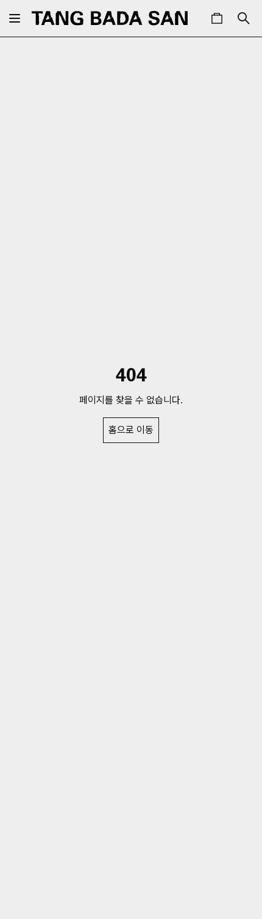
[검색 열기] (244, 18)
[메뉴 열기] (14, 18)
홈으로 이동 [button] (131, 430)
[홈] (110, 18)
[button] (217, 18)
